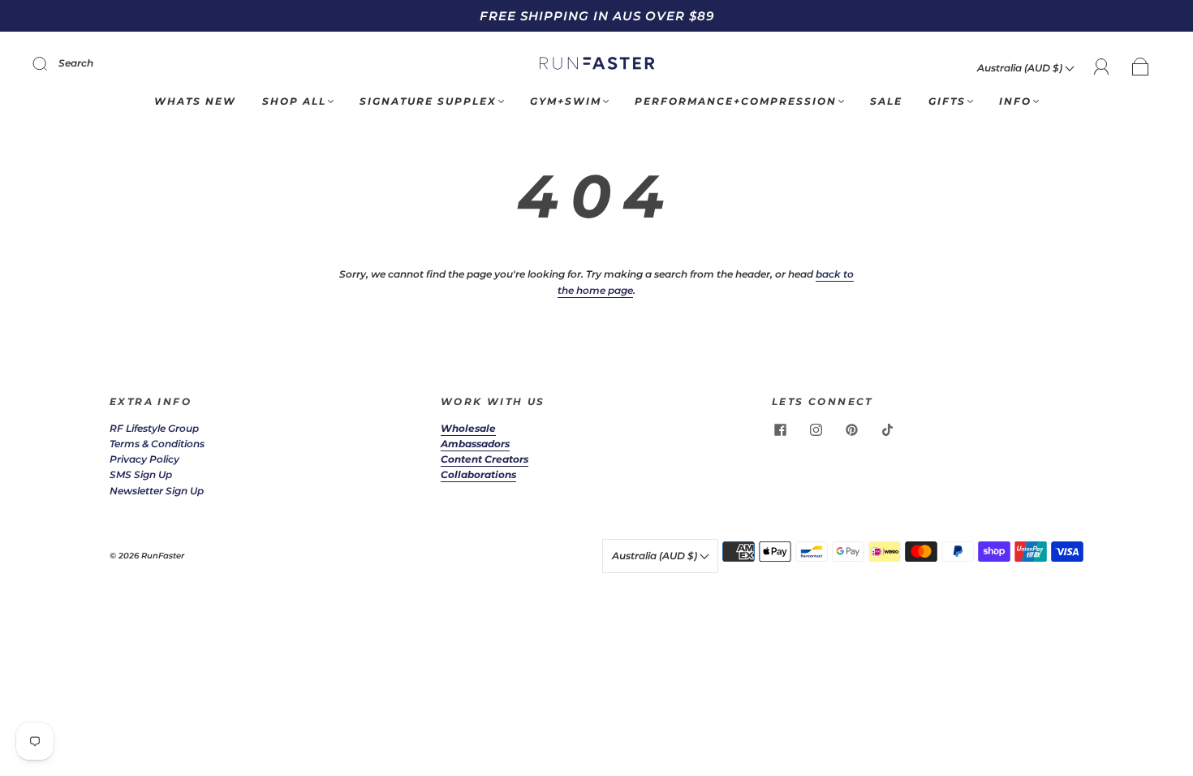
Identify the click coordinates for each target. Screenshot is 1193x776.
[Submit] (50, 63)
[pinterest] (851, 430)
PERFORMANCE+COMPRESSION (736, 101)
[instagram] (815, 430)
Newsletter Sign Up (157, 491)
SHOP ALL (294, 101)
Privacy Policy (144, 459)
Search (75, 63)
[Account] (1102, 67)
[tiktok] (887, 430)
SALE (886, 101)
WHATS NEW (195, 101)
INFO (1015, 101)
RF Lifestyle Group (154, 428)
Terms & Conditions (157, 444)
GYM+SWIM (565, 101)
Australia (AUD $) (1021, 68)
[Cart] (1141, 67)
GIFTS (947, 101)
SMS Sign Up (141, 474)
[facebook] (780, 430)
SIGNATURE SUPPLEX (428, 101)
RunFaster (162, 555)
